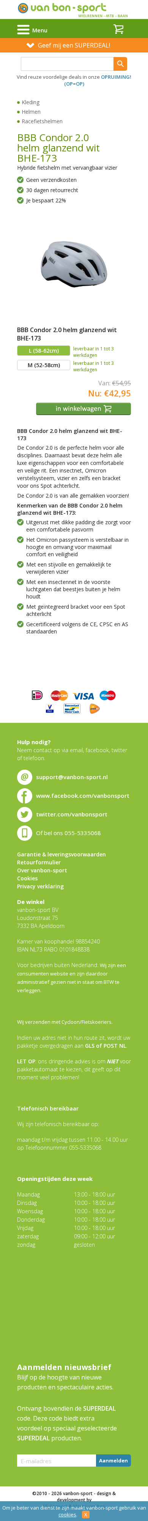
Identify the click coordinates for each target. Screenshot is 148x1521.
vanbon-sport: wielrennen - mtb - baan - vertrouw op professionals (74, 9)
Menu (39, 30)
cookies (67, 1514)
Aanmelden (113, 1460)
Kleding (30, 102)
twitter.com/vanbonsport (71, 814)
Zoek (120, 64)
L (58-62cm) (44, 350)
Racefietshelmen (42, 121)
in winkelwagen (84, 409)
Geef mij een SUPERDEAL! (74, 45)
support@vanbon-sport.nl (72, 777)
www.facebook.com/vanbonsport (82, 795)
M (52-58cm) (44, 365)
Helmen (31, 111)
